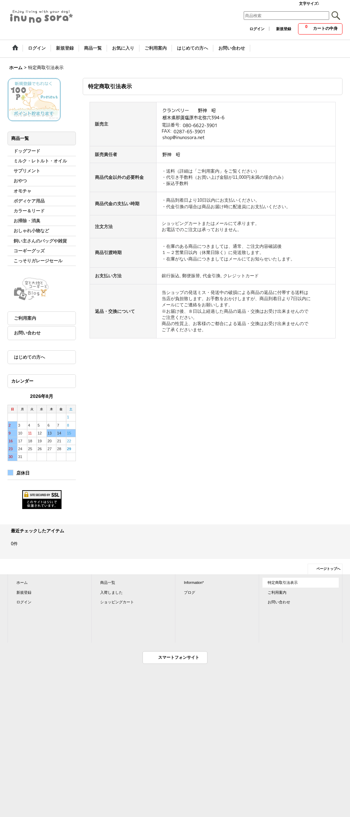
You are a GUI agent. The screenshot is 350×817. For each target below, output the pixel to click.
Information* (194, 582)
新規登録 (283, 29)
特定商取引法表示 (283, 582)
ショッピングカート (117, 602)
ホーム (22, 582)
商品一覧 (107, 582)
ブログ (189, 592)
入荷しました (111, 592)
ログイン (257, 29)
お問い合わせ (27, 332)
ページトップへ (328, 569)
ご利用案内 (25, 318)
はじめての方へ (29, 357)
